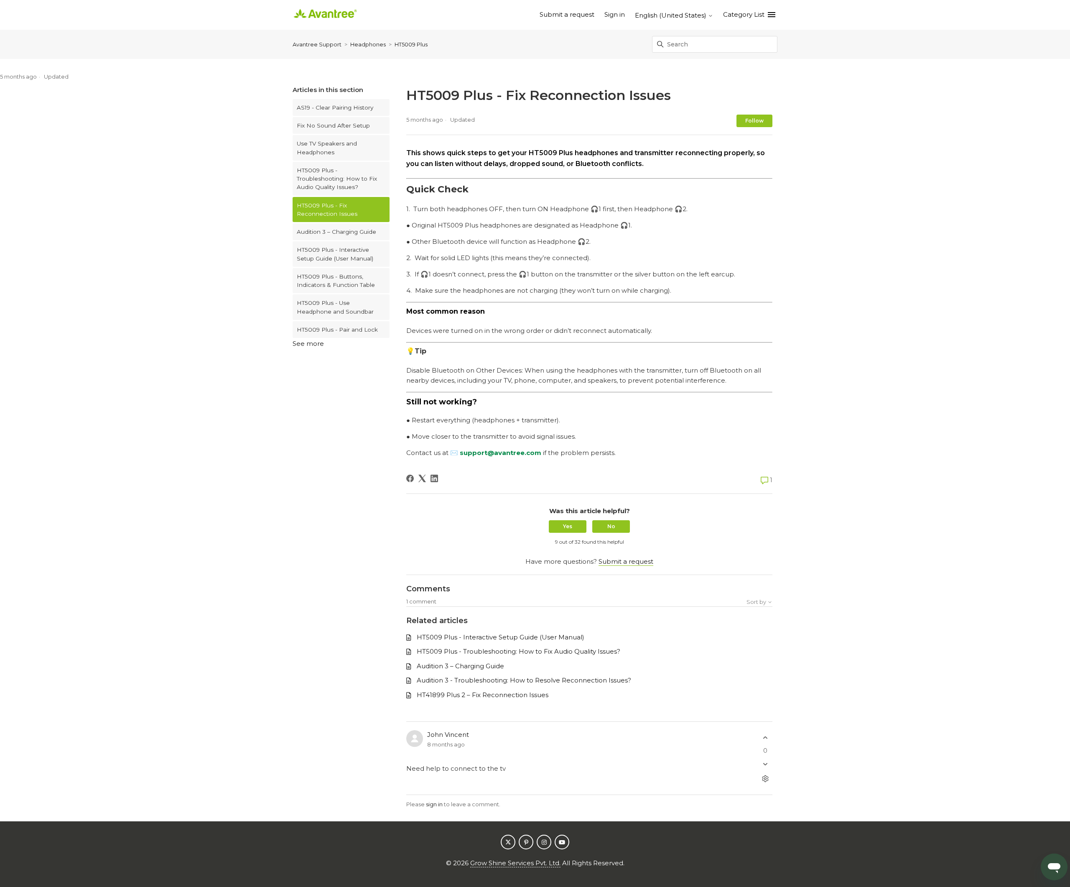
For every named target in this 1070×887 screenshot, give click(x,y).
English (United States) (671, 15)
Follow (754, 121)
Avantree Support (317, 44)
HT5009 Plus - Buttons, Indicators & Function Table (336, 280)
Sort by (756, 602)
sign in (434, 804)
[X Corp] (422, 478)
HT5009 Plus (411, 44)
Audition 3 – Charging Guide (336, 231)
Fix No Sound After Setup (333, 125)
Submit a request (567, 14)
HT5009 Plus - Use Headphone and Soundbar (335, 306)
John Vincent (448, 735)
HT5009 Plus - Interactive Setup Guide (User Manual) (335, 253)
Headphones (368, 44)
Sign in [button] (614, 14)
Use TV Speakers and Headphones (327, 147)
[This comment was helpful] (765, 737)
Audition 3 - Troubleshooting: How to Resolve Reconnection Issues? (524, 680)
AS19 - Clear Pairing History (335, 107)
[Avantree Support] (325, 15)
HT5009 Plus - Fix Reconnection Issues (327, 209)
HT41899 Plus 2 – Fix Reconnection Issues (482, 695)
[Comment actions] (765, 779)
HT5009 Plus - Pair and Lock (337, 329)
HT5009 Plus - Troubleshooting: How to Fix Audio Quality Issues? (337, 179)
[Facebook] (410, 478)
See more (308, 344)
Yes (567, 526)
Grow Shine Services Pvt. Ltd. (515, 863)
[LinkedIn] (434, 478)
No (611, 526)
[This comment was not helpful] (765, 764)
